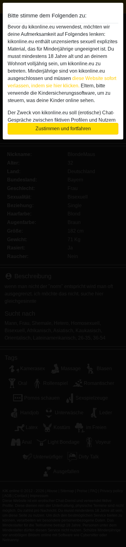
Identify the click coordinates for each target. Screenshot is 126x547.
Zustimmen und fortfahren (63, 128)
